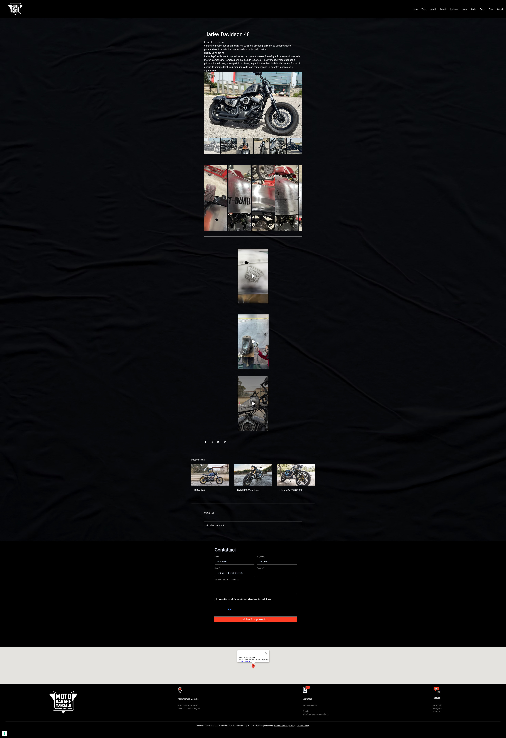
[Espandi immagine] (253, 105)
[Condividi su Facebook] (205, 441)
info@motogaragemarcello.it (315, 714)
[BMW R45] (210, 475)
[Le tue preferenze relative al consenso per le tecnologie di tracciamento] (4, 733)
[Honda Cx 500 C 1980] (296, 475)
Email (216, 568)
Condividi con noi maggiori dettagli (226, 579)
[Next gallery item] (298, 105)
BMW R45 (199, 490)
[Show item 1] (212, 146)
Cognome (260, 556)
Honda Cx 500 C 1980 (291, 490)
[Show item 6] (294, 146)
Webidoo (278, 726)
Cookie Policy (303, 726)
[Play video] (253, 276)
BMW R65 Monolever (248, 490)
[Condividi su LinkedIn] (218, 441)
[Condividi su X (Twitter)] (212, 441)
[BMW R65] (253, 475)
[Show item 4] (261, 146)
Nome (217, 556)
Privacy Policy (289, 726)
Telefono (260, 568)
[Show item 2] (229, 146)
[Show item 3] (245, 146)
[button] (433, 9)
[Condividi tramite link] (225, 441)
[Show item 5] (278, 146)
